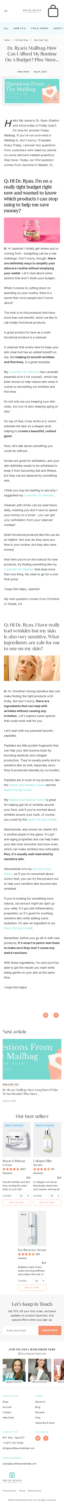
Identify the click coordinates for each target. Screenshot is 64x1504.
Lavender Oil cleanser (38, 495)
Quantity (7, 1195)
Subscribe (50, 1330)
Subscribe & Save (45, 1422)
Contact (7, 1412)
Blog (37, 1407)
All (6, 28)
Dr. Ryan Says (21, 40)
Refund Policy (34, 1491)
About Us (40, 1401)
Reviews (39, 1412)
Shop (5, 1401)
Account (7, 1407)
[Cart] (53, 11)
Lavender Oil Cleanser (24, 372)
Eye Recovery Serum (32, 1250)
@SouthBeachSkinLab (32, 1353)
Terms (22, 1491)
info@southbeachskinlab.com (18, 1448)
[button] (6, 11)
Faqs (38, 1417)
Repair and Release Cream (27, 785)
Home (7, 40)
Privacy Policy (9, 1491)
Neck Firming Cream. (18, 790)
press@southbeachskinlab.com (19, 1463)
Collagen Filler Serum (42, 1163)
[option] (14, 1371)
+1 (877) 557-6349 (13, 1442)
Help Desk (8, 1417)
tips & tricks (39, 28)
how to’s (20, 28)
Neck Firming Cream (41, 819)
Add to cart (16, 1202)
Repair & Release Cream (14, 1163)
